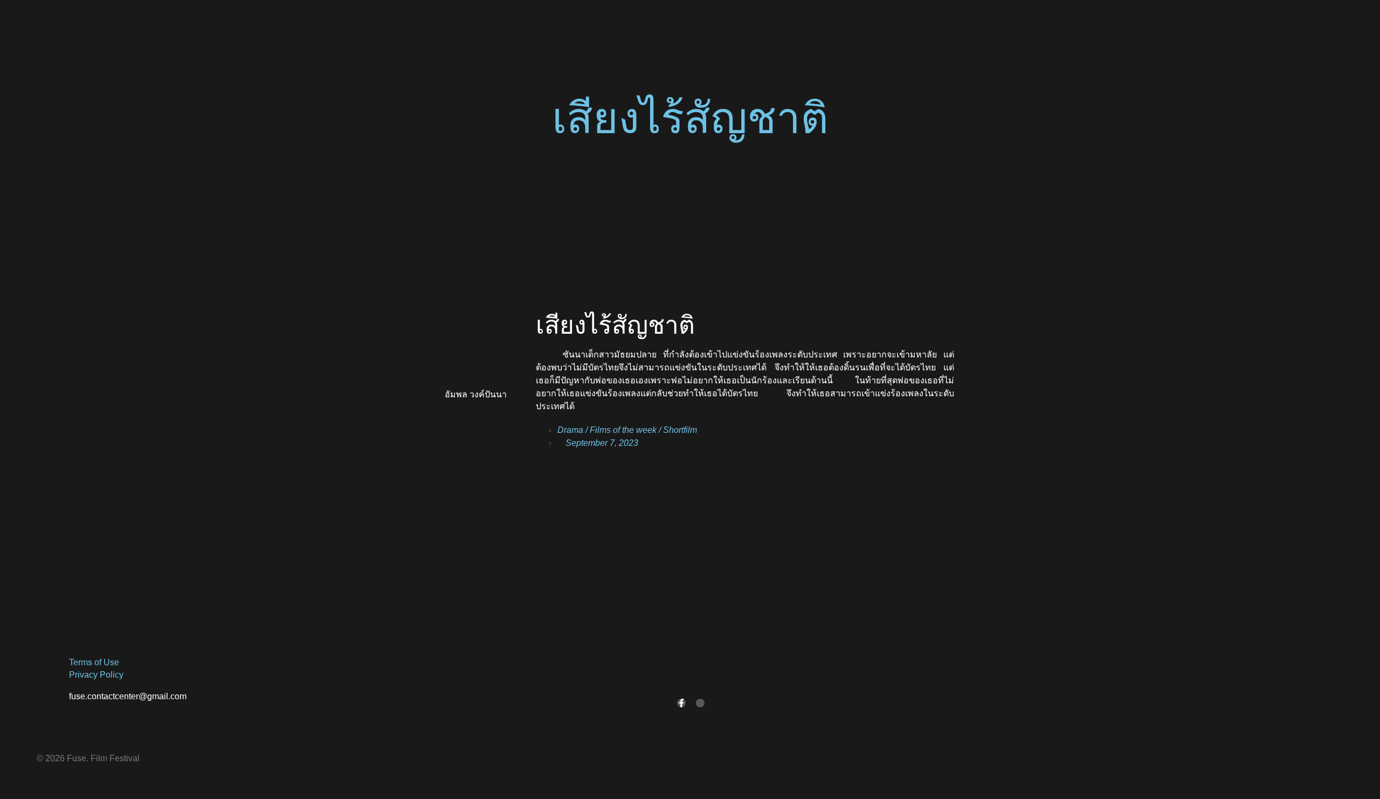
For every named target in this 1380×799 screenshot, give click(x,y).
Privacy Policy (96, 674)
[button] (690, 202)
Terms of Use (94, 662)
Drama (570, 430)
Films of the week (623, 430)
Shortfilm (680, 430)
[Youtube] (700, 703)
